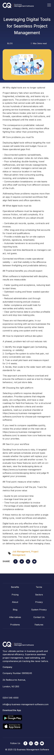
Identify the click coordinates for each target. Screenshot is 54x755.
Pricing (15, 594)
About (15, 602)
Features (39, 624)
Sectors (39, 594)
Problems (15, 624)
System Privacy (39, 609)
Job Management (21, 551)
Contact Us (39, 617)
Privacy (39, 602)
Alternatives (15, 617)
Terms (39, 587)
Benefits (15, 587)
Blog (15, 609)
